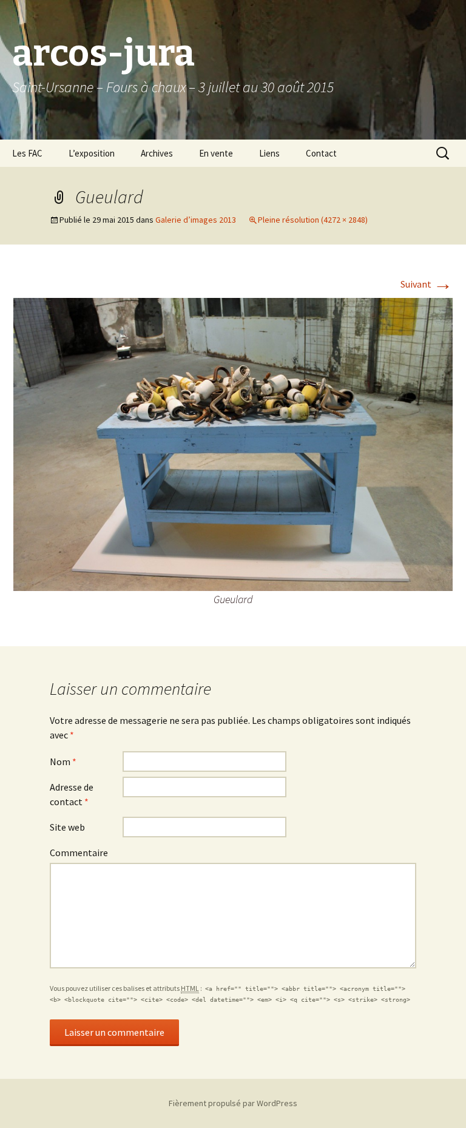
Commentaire (79, 852)
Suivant (426, 284)
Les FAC (27, 153)
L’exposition (92, 153)
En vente (216, 153)
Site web (67, 827)
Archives (157, 153)
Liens (269, 153)
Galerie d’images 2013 (195, 219)
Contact (321, 153)
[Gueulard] (233, 443)
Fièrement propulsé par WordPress (233, 1103)
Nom (63, 761)
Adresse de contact (71, 794)
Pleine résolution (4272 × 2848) (313, 219)
